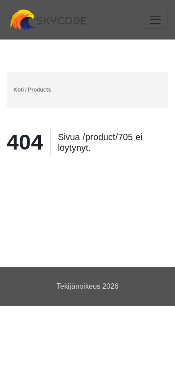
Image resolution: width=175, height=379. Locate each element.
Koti (18, 90)
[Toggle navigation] (155, 20)
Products (39, 90)
